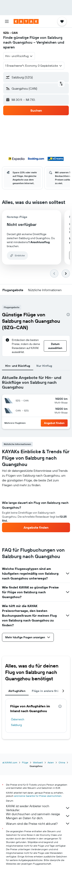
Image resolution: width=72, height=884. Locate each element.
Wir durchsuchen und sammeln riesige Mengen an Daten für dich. (33, 816)
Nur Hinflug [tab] (44, 366)
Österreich (17, 719)
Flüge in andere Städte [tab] (47, 691)
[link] (36, 527)
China (62, 762)
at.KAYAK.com (9, 762)
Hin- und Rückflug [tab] (17, 366)
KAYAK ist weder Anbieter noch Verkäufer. (27, 808)
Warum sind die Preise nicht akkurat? (32, 824)
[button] (6, 21)
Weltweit (38, 762)
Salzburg (16, 725)
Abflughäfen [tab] (16, 691)
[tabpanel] (36, 510)
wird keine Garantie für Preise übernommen (37, 795)
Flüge (25, 762)
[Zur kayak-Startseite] (26, 21)
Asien (51, 762)
